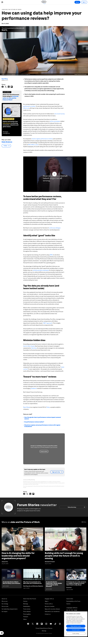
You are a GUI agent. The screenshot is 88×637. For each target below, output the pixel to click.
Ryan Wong (5, 78)
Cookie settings (75, 633)
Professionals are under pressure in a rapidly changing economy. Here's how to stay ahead (76, 583)
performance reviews (29, 106)
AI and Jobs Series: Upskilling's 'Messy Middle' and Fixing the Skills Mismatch (54, 584)
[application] (54, 174)
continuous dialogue (55, 228)
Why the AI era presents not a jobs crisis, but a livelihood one (32, 582)
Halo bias (34, 348)
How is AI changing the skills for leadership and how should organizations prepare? (18, 556)
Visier (48, 407)
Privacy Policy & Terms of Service (44, 628)
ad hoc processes (55, 121)
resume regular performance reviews (42, 138)
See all (84, 522)
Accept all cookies (76, 629)
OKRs (51, 255)
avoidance (34, 388)
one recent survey (59, 113)
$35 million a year (33, 144)
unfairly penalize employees (41, 270)
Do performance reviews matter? (34, 422)
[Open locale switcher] (2, 633)
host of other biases (29, 346)
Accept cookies (44, 451)
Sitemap (44, 630)
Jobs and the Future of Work (11, 9)
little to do (26, 108)
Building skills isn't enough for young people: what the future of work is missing (64, 556)
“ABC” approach (47, 323)
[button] (55, 174)
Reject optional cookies (76, 626)
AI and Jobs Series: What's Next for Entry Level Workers (11, 582)
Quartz (4, 30)
